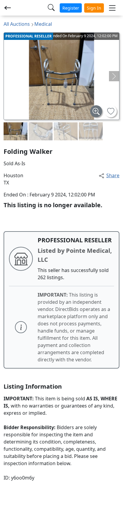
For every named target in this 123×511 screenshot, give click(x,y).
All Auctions (17, 24)
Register (70, 8)
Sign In (94, 8)
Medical (43, 24)
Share (112, 175)
